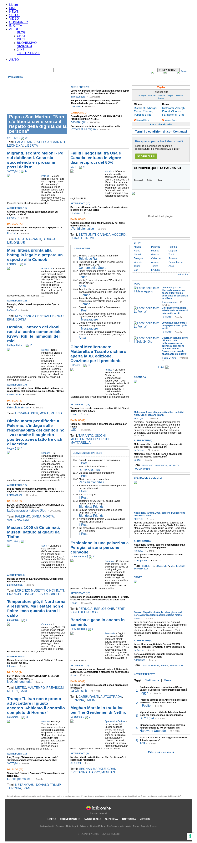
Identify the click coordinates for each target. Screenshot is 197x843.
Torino (161, 98)
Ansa (82, 286)
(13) (17, 485)
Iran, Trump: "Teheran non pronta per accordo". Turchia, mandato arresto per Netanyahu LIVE (33, 758)
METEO (20, 687)
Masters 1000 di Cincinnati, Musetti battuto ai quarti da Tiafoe (33, 532)
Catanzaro (156, 258)
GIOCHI (100, 435)
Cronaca (13, 81)
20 (26, 137)
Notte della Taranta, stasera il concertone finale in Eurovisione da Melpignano (159, 546)
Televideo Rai (88, 258)
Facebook (138, 180)
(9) (79, 753)
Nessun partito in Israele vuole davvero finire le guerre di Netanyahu (102, 520)
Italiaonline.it (47, 826)
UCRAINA (22, 413)
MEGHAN (108, 772)
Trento (172, 254)
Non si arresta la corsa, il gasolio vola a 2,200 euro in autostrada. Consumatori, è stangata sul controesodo (102, 335)
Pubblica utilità (142, 114)
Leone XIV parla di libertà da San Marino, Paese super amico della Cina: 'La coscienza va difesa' (100, 92)
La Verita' (12, 217)
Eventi (137, 111)
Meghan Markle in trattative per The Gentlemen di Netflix (98, 709)
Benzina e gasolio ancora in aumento (98, 255)
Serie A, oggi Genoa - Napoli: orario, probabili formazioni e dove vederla (158, 655)
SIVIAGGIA (24, 46)
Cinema (147, 111)
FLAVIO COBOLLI (48, 594)
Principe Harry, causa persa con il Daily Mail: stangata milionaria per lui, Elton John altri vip (102, 290)
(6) (143, 440)
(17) (17, 384)
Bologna (142, 95)
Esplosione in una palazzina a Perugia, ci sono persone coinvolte (99, 547)
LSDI (73, 429)
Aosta (171, 266)
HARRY (94, 772)
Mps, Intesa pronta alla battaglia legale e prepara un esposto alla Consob (35, 255)
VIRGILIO (145, 819)
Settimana (152, 680)
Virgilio (161, 87)
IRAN (26, 788)
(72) (15, 769)
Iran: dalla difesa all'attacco (22, 404)
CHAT (21, 36)
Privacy (84, 826)
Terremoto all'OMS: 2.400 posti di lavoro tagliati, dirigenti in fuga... (99, 502)
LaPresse (76, 106)
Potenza (173, 258)
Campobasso (176, 262)
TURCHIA (14, 788)
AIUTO (14, 59)
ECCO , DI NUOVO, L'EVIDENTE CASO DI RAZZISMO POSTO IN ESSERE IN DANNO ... (35, 506)
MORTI (44, 413)
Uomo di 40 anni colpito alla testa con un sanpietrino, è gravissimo (100, 324)
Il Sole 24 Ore (14, 394)
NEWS (14, 11)
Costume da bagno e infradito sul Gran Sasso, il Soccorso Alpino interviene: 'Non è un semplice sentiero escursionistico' (163, 690)
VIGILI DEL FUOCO (84, 612)
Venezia (138, 262)
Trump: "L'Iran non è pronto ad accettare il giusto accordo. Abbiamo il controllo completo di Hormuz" (36, 705)
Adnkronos (139, 660)
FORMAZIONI (176, 665)
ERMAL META (162, 566)
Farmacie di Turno (173, 114)
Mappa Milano (142, 120)
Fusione (60, 826)
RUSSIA (57, 413)
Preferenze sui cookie (119, 826)
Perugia (173, 246)
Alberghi (152, 107)
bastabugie (78, 122)
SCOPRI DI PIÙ (146, 156)
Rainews (138, 550)
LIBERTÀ (31, 145)
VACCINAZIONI (18, 520)
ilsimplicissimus (18, 407)
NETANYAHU (24, 784)
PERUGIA (85, 608)
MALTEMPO (36, 687)
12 (89, 365)
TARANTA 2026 (141, 569)
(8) (16, 575)
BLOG (21, 32)
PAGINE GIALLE (92, 819)
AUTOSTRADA (111, 696)
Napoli (170, 95)
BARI (23, 691)
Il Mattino (12, 264)
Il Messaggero (78, 96)
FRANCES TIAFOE (20, 594)
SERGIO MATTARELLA (89, 440)
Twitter (149, 180)
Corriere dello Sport (92, 267)
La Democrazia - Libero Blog (26, 510)
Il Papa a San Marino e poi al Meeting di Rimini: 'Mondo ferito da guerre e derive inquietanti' (96, 102)
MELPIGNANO (178, 566)
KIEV (34, 413)
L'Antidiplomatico (19, 778)
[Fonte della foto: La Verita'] (147, 311)
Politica (45, 81)
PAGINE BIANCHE (70, 819)
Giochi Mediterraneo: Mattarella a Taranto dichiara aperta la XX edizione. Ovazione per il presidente (98, 354)
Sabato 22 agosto (88, 494)
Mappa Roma (171, 120)
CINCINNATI (55, 590)
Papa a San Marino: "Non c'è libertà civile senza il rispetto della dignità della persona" (38, 124)
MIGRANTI (33, 239)
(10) (17, 753)
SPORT (14, 15)
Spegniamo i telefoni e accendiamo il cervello (95, 126)
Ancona (155, 262)
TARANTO (85, 435)
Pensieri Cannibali (91, 482)
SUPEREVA (111, 819)
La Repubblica (15, 345)
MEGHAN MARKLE (92, 768)
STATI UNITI (87, 234)
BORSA (20, 319)
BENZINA (77, 700)
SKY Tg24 (12, 137)
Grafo (183, 71)
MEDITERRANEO (83, 439)
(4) (14, 672)
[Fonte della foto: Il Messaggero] (147, 291)
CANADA (104, 234)
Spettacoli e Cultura (61, 81)
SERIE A (164, 665)
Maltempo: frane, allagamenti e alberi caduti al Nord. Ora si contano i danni (159, 413)
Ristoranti (139, 107)
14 (26, 171)
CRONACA (140, 377)
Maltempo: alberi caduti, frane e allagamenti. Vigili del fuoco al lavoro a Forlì (158, 445)
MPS (18, 316)
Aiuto (136, 826)
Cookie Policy (97, 826)
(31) (79, 112)
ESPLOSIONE (104, 608)
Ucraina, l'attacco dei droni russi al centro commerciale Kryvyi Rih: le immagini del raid (34, 334)
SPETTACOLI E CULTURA (148, 478)
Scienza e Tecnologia (92, 81)
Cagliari (173, 250)
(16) (17, 208)
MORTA (48, 516)
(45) (78, 219)
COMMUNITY (18, 22)
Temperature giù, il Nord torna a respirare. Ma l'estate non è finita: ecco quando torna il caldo (36, 608)
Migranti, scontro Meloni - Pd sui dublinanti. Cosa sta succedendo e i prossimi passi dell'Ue (35, 160)
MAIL (12, 8)
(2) (77, 420)
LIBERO (52, 819)
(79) (15, 224)
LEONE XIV (15, 145)
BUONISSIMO (27, 42)
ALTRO (14, 29)
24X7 (20, 49)
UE (22, 242)
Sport (76, 81)
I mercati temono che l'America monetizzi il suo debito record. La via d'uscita (163, 701)
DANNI (146, 469)
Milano (137, 246)
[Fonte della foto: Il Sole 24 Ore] (147, 341)
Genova (161, 95)
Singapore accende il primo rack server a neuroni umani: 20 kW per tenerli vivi (162, 726)
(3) (14, 501)
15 (25, 264)
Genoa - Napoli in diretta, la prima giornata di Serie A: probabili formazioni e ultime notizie (158, 613)
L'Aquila (155, 270)
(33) (80, 87)
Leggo (10, 448)
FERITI (120, 608)
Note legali (72, 826)
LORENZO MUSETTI (30, 590)
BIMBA (36, 516)
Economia (25, 81)
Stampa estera (180, 81)
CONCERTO (148, 566)
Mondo (36, 81)
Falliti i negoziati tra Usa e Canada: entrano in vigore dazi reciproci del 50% (95, 157)
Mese (167, 680)
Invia (160, 180)
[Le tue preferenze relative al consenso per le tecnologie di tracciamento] (190, 836)
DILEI (21, 39)
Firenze (151, 95)
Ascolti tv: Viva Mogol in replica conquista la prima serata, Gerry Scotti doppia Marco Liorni (103, 299)
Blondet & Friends (91, 506)
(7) (79, 665)
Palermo (179, 95)
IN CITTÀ (15, 25)
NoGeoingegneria (19, 681)
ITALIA (19, 239)
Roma (137, 250)
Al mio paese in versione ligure (95, 479)
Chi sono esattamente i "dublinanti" (97, 473)
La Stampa (12, 619)
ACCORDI (119, 234)
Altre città (183, 274)
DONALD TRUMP (48, 784)
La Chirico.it (78, 690)
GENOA (146, 665)
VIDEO (14, 18)
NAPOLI (155, 665)
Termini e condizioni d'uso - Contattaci (161, 131)
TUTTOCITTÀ (129, 819)
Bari (136, 270)
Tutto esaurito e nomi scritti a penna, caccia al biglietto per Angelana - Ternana (102, 315)
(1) (77, 681)
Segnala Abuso (148, 826)
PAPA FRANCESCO (29, 142)
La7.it (73, 166)
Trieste (154, 266)
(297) (15, 400)
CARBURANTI (88, 696)
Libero (13, 4)
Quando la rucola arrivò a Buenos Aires (99, 307)
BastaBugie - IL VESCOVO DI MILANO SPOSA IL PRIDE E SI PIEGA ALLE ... (97, 117)
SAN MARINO (55, 142)
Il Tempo (11, 666)
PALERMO (22, 516)
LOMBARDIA (161, 465)
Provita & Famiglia (83, 129)
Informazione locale (158, 81)
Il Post (11, 233)
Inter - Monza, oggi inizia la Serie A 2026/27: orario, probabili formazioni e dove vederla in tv (159, 645)
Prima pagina (15, 77)
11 (27, 717)
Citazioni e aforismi (161, 752)
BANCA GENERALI (37, 316)
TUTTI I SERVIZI (28, 53)
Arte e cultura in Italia (161, 124)
